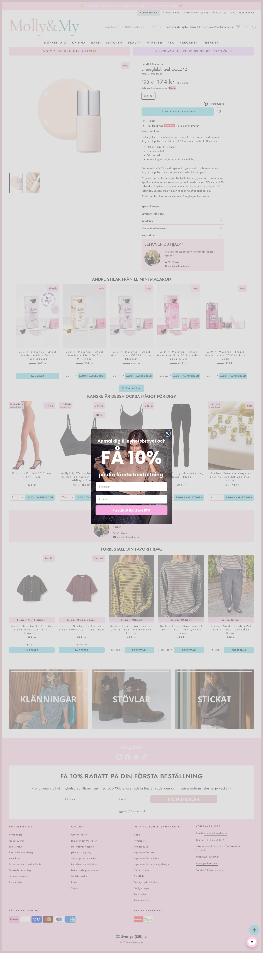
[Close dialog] (167, 433)
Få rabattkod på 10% (131, 510)
